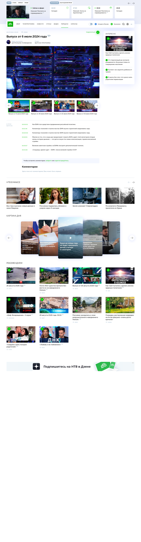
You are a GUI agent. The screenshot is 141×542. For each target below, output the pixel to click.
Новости (40, 24)
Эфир (18, 24)
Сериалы (74, 24)
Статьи (48, 24)
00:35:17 (24, 145)
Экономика (117, 24)
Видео (56, 24)
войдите (49, 161)
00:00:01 (25, 124)
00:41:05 (24, 150)
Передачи (64, 24)
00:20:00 (25, 133)
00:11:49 (24, 128)
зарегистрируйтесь (61, 161)
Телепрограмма (28, 24)
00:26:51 (24, 137)
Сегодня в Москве (103, 24)
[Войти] (128, 24)
